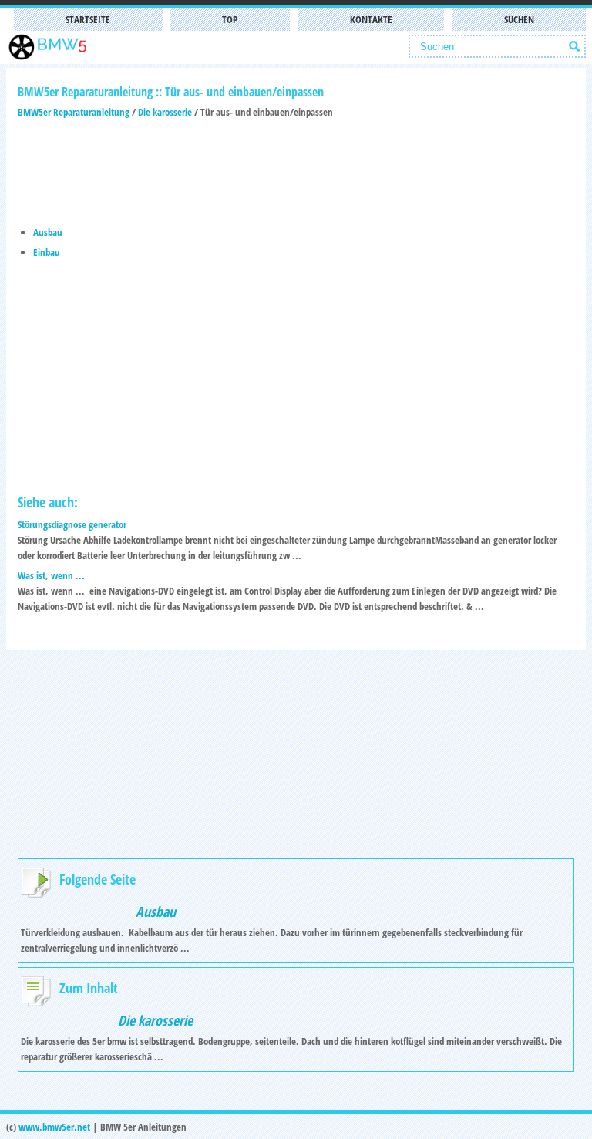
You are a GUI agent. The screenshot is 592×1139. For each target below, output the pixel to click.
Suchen (519, 19)
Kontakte (371, 19)
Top (229, 19)
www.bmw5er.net (54, 1127)
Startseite (88, 19)
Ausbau (47, 232)
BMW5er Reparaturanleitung (74, 112)
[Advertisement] (296, 166)
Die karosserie (165, 112)
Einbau (46, 252)
